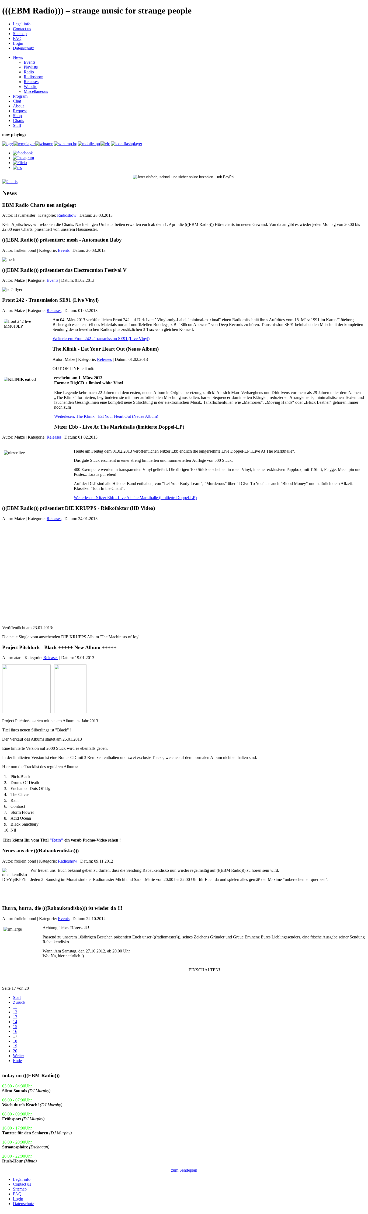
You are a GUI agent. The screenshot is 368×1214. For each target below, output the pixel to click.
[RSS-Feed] (17, 167)
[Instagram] (23, 157)
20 (15, 1051)
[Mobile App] (88, 143)
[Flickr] (20, 162)
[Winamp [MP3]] (44, 143)
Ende (17, 1060)
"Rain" (55, 840)
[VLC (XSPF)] (105, 143)
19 (15, 1046)
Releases (54, 310)
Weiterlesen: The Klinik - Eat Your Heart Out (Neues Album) (106, 416)
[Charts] (10, 181)
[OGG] (7, 143)
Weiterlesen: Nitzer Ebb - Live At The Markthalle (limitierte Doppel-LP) (135, 497)
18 (15, 1041)
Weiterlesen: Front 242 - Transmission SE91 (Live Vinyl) (101, 338)
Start (17, 997)
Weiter (18, 1055)
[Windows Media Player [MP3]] (23, 143)
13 (15, 1017)
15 (15, 1026)
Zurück (19, 1002)
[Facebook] (23, 153)
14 (15, 1021)
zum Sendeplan (184, 1170)
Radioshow (67, 215)
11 (15, 1007)
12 (15, 1012)
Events (64, 250)
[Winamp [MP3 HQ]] (65, 143)
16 (15, 1031)
